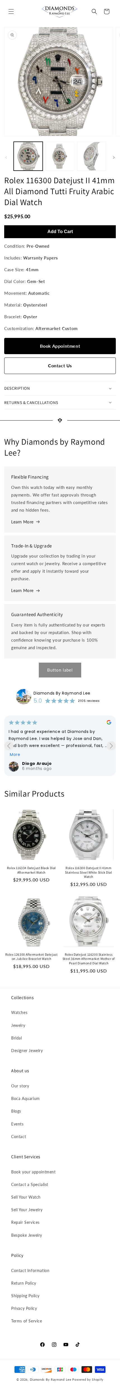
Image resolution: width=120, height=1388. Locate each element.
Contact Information (30, 1270)
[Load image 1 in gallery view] (28, 156)
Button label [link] (60, 669)
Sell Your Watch (26, 1197)
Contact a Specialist (29, 1184)
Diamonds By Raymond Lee (61, 693)
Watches (19, 1012)
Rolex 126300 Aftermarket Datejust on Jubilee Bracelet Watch (31, 956)
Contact (18, 1136)
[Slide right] (114, 157)
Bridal (16, 1038)
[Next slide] (111, 745)
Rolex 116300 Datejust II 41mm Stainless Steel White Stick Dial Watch (88, 872)
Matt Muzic (34, 763)
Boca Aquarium (25, 1098)
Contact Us (60, 365)
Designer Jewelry (27, 1050)
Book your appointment (33, 1171)
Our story (20, 1085)
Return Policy (23, 1283)
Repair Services (25, 1222)
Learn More (22, 521)
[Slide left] (6, 157)
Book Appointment (60, 346)
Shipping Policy (25, 1295)
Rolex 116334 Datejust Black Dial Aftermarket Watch (31, 870)
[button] (11, 11)
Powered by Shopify (88, 1379)
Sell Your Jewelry (26, 1209)
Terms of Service (26, 1321)
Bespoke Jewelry (26, 1235)
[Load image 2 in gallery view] (60, 156)
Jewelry (18, 1025)
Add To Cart (60, 231)
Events (17, 1124)
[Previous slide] (8, 745)
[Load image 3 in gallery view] (91, 156)
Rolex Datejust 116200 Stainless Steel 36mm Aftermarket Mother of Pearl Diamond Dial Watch (89, 958)
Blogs (16, 1111)
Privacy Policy (24, 1308)
